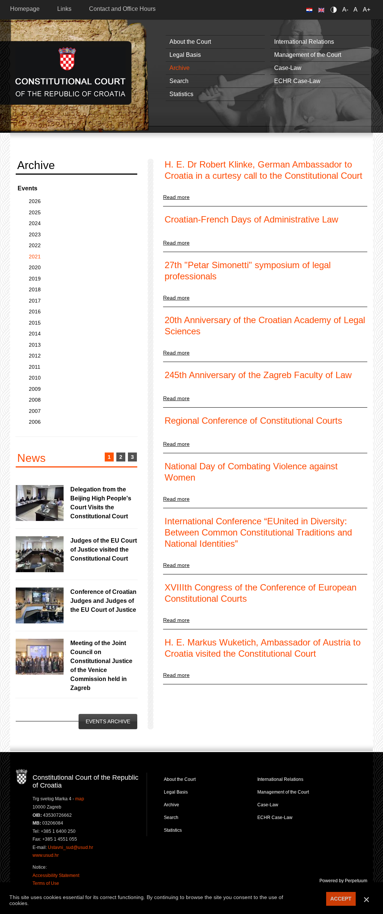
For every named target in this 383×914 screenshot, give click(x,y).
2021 (35, 257)
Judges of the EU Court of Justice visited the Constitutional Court (103, 549)
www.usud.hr (46, 855)
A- (345, 9)
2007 (35, 411)
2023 (35, 234)
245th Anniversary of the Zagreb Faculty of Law (258, 375)
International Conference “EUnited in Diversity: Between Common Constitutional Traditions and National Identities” (258, 532)
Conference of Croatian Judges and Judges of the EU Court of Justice (103, 601)
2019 (35, 279)
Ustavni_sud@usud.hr (70, 847)
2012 (35, 356)
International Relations (304, 42)
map (79, 798)
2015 (35, 323)
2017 (35, 301)
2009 (35, 389)
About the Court (190, 42)
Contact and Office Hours (122, 9)
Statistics (181, 94)
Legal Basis (185, 55)
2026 (35, 201)
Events (27, 188)
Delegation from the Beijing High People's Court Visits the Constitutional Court (100, 502)
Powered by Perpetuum (343, 880)
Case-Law (287, 68)
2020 (35, 267)
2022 (35, 245)
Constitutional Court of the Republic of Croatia (70, 73)
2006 (35, 422)
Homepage (25, 9)
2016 (35, 312)
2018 (35, 289)
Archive (179, 68)
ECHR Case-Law (297, 81)
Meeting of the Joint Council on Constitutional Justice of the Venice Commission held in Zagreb (101, 665)
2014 (35, 334)
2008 (35, 400)
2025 (35, 212)
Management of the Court (307, 55)
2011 (34, 367)
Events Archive (108, 721)
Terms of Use (46, 883)
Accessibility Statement (56, 875)
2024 (35, 223)
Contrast (335, 9)
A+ (366, 9)
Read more (176, 197)
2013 (35, 345)
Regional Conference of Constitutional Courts (253, 420)
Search (179, 81)
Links (64, 9)
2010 (35, 378)
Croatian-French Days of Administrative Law (251, 219)
